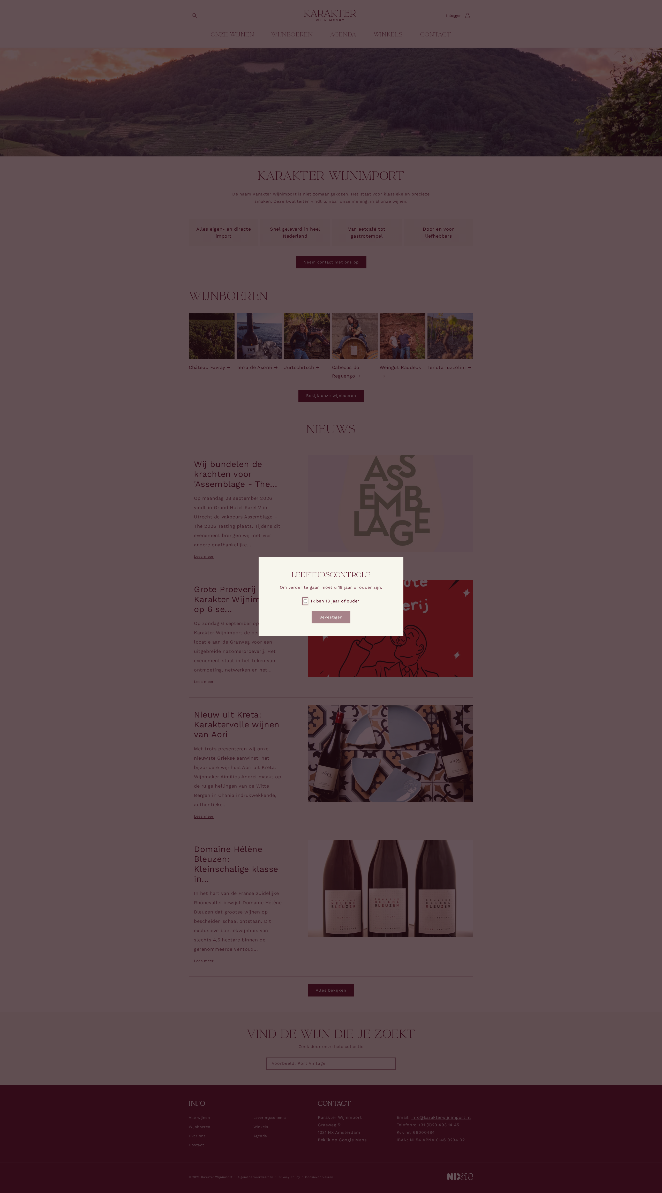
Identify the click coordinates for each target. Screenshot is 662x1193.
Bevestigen (331, 617)
